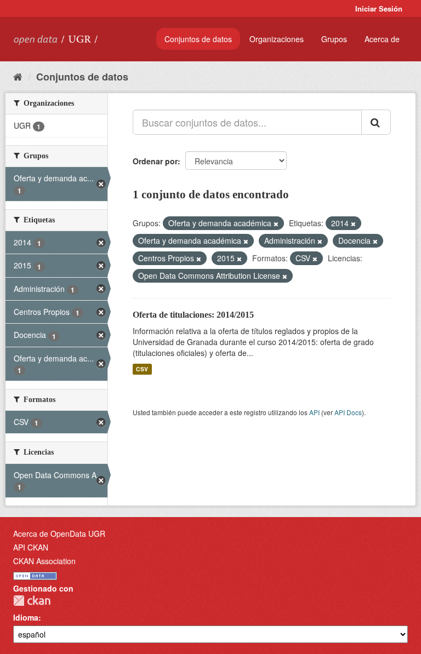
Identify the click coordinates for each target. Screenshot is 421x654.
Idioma (25, 617)
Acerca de (382, 38)
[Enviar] (376, 122)
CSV (142, 369)
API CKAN (30, 547)
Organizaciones (276, 38)
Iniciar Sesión (378, 8)
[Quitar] (276, 223)
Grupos (334, 38)
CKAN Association (44, 560)
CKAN (31, 600)
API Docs (348, 412)
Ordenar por (155, 161)
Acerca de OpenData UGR (59, 533)
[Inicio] (17, 76)
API (314, 412)
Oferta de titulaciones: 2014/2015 (193, 314)
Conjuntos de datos (198, 38)
